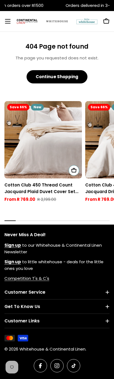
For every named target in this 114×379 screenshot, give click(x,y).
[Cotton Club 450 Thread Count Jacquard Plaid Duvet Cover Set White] (43, 139)
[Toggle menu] (7, 21)
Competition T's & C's (26, 278)
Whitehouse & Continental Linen (52, 349)
